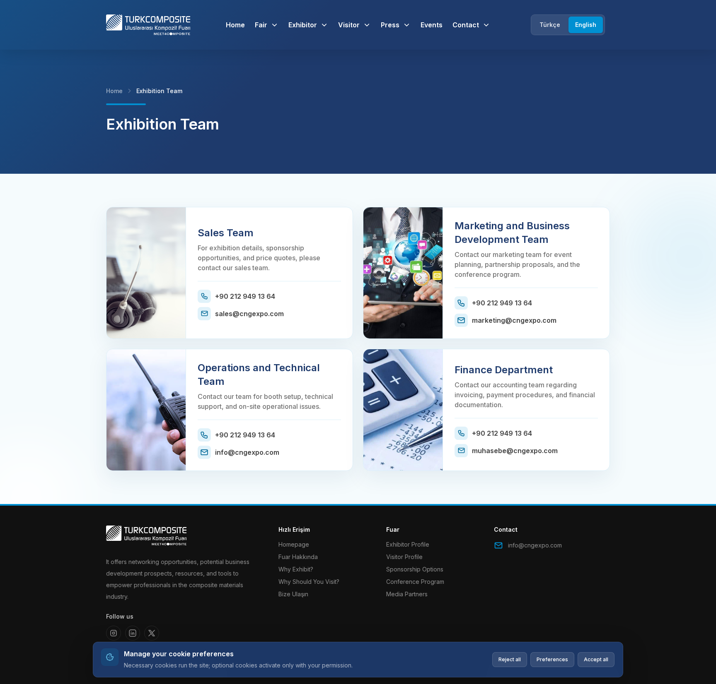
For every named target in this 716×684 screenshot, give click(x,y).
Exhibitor (302, 25)
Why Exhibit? (295, 569)
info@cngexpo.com (535, 545)
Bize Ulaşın (293, 594)
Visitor (349, 25)
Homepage (293, 544)
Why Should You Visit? (308, 581)
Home (235, 25)
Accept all (596, 659)
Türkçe (549, 24)
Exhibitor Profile (407, 544)
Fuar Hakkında (298, 556)
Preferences (552, 659)
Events (432, 25)
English (585, 24)
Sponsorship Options (414, 569)
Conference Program (415, 581)
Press (390, 25)
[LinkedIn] (132, 633)
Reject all (509, 659)
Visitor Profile (404, 556)
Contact (465, 25)
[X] (151, 633)
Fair (261, 25)
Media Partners (407, 594)
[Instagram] (113, 633)
